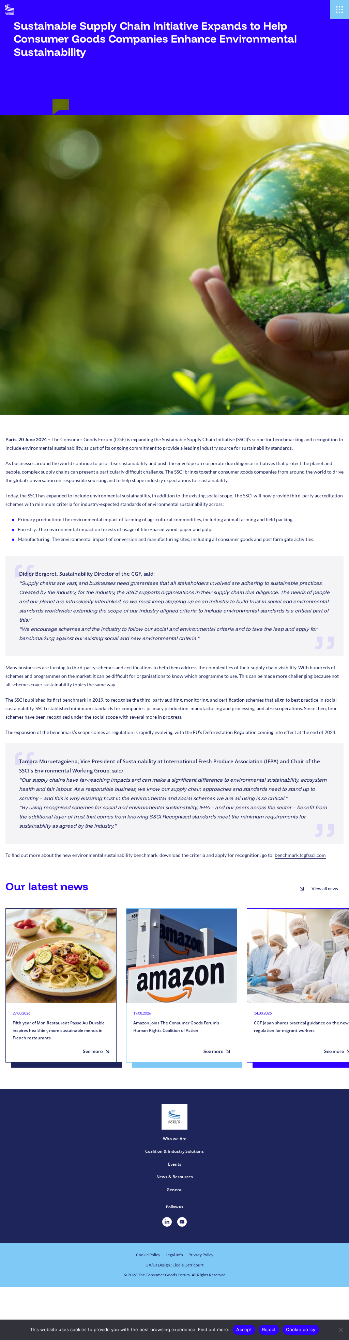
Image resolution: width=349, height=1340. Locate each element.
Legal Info (174, 1254)
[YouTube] (182, 1222)
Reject (269, 1329)
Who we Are (174, 1139)
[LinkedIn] (167, 1222)
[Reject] (340, 1329)
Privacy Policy (200, 1254)
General (174, 1190)
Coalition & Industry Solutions (174, 1151)
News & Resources (174, 1177)
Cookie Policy (148, 1254)
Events (174, 1164)
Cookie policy (300, 1329)
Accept (244, 1329)
